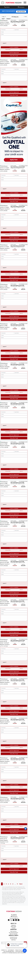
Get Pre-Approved (14, 52)
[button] (25, 828)
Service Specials (13, 938)
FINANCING (13, 925)
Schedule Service (13, 937)
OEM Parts (13, 939)
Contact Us (4, 950)
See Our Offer (21, 11)
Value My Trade (14, 55)
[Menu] (25, 3)
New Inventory (13, 931)
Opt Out (21, 49)
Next (20, 884)
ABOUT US (13, 923)
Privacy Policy (7, 49)
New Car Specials (13, 934)
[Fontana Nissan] (11, 2)
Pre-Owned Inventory (13, 932)
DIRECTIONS (13, 926)
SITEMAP (13, 928)
